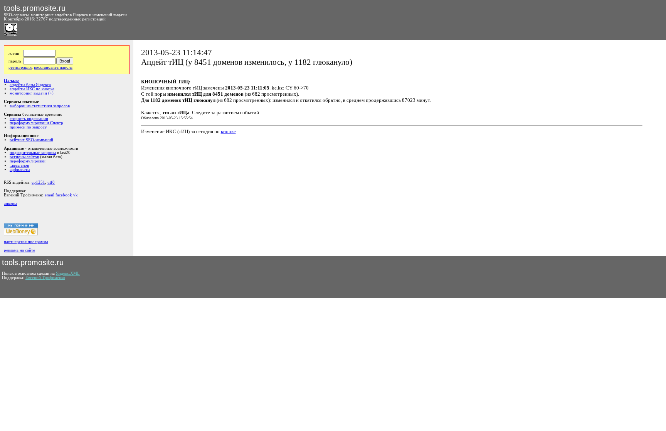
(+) (51, 93)
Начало (11, 80)
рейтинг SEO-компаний (31, 140)
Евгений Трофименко (45, 278)
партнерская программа (26, 242)
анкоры (10, 203)
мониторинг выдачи (28, 93)
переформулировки (27, 161)
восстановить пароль (53, 67)
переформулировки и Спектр (36, 123)
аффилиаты (20, 169)
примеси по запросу (28, 127)
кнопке (228, 131)
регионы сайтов (24, 157)
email (49, 195)
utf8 (51, 182)
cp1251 (38, 182)
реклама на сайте (19, 250)
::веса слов (19, 165)
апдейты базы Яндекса (30, 85)
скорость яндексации (29, 119)
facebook (64, 195)
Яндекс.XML (68, 273)
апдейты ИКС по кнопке (32, 89)
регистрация (20, 67)
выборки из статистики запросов (40, 106)
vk (75, 195)
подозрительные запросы (33, 152)
